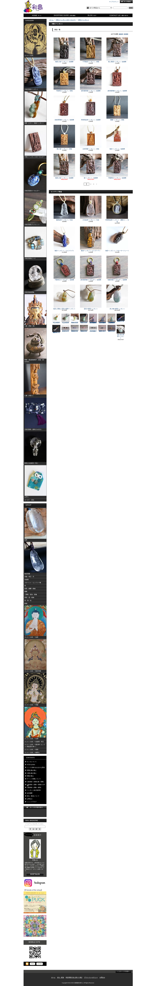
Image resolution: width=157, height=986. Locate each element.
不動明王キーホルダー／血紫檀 (64, 280)
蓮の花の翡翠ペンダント (120, 336)
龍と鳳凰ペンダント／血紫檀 (117, 61)
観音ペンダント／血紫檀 (117, 149)
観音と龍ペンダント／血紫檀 (64, 61)
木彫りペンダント (83, 20)
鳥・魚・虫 (27, 600)
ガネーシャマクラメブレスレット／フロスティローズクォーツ (65, 331)
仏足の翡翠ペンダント (65, 322)
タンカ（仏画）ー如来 (31, 637)
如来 (25, 540)
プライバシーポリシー (91, 977)
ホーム (37, 15)
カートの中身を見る (35, 807)
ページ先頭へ (123, 971)
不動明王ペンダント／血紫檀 (117, 178)
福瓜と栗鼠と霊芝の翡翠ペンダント (64, 309)
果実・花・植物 (29, 597)
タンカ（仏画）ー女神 (31, 738)
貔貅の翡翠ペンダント (74, 322)
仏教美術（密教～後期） (34, 787)
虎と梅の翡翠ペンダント (117, 309)
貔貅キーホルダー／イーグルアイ (56, 332)
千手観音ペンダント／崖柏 (91, 61)
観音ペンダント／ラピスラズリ (64, 250)
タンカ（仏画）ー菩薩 (31, 705)
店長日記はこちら (35, 874)
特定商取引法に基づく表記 (74, 977)
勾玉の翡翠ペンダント (56, 322)
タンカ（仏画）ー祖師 (31, 749)
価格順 (121, 34)
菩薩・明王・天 (29, 576)
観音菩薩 (27, 574)
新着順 (126, 34)
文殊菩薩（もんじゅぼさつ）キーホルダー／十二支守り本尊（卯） (111, 322)
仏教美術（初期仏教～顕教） (36, 782)
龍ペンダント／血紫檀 (91, 178)
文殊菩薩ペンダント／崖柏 (91, 149)
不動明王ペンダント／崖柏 (64, 91)
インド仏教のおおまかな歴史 (36, 767)
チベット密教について (34, 779)
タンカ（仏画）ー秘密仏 (32, 752)
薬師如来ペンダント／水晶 (64, 220)
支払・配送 (60, 977)
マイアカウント (114, 2)
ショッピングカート (126, 1)
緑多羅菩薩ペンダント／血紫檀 (64, 120)
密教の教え (30, 776)
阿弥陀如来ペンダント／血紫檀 (90, 120)
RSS (32, 964)
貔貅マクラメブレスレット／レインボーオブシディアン (102, 331)
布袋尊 (26, 579)
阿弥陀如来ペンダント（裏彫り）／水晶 (117, 220)
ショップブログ (91, 15)
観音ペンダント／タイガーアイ (90, 250)
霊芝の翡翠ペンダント (91, 309)
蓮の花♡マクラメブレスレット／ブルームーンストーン (74, 331)
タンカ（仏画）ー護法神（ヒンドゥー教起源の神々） (34, 745)
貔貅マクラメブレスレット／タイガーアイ (111, 331)
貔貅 (25, 591)
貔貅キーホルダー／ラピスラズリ (120, 321)
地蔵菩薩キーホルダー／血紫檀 (117, 280)
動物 (25, 603)
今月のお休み (31, 764)
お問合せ (119, 15)
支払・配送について (64, 15)
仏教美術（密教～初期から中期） (36, 785)
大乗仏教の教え (32, 773)
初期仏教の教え (32, 770)
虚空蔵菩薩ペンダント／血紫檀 (90, 91)
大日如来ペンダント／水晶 (91, 220)
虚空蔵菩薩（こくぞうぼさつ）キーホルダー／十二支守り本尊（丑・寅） (102, 322)
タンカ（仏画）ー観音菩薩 (32, 671)
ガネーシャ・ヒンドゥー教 (32, 582)
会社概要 (29, 793)
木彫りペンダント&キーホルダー (66, 20)
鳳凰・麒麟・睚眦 (30, 588)
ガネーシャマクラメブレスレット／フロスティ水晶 (93, 331)
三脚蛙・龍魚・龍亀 (30, 594)
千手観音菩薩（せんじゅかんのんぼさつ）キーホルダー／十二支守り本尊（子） (93, 322)
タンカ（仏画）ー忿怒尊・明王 (34, 741)
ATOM (39, 964)
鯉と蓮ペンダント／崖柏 (64, 149)
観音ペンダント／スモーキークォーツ (117, 250)
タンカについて (32, 761)
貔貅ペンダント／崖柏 (117, 120)
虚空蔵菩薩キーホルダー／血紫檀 (90, 280)
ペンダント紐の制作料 (34, 790)
